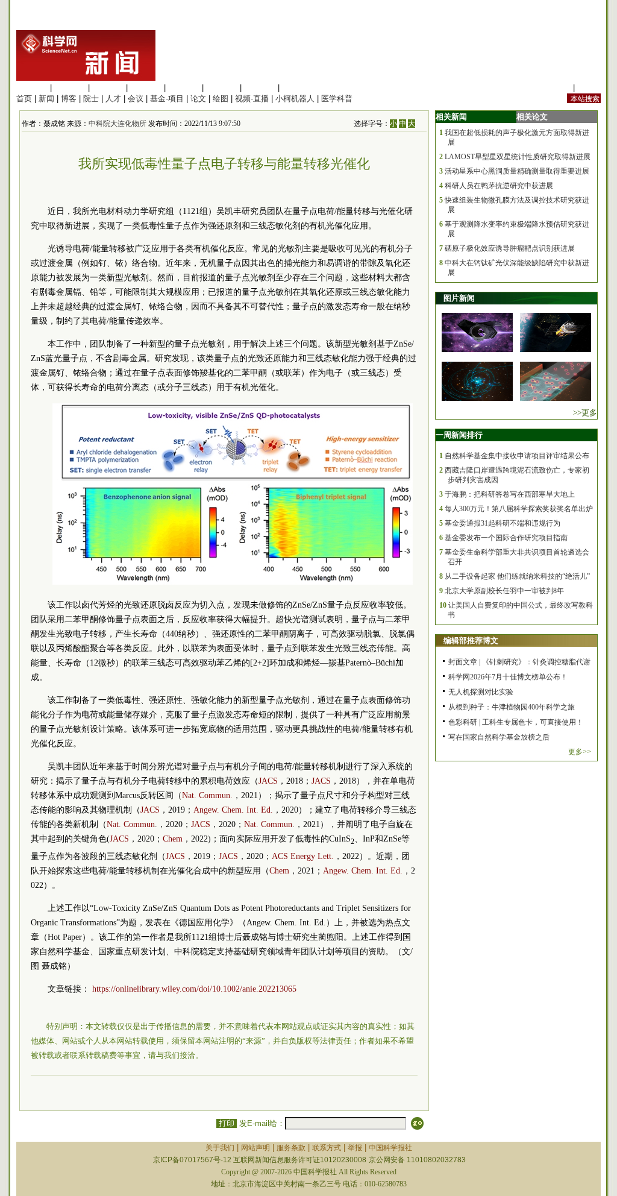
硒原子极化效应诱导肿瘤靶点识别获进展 (510, 248)
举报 (355, 1148)
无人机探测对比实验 (480, 692)
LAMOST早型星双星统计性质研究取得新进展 (517, 157)
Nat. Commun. (207, 795)
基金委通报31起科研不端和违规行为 (502, 523)
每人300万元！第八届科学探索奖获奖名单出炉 (519, 509)
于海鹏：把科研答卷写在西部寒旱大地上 (510, 494)
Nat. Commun (131, 824)
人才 (113, 98)
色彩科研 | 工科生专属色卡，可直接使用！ (515, 722)
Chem (173, 838)
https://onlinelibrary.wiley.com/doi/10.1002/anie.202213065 (194, 988)
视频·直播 (252, 98)
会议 (135, 98)
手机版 (589, 87)
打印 (226, 1123)
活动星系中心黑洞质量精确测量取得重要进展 (517, 171)
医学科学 (70, 87)
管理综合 (297, 87)
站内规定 (555, 87)
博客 (69, 98)
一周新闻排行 (459, 434)
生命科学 (32, 87)
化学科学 (108, 87)
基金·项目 (167, 98)
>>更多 (585, 412)
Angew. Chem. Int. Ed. (233, 809)
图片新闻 (459, 298)
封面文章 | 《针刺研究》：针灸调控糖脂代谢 (519, 662)
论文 (198, 98)
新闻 (46, 98)
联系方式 (326, 1148)
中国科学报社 (390, 1148)
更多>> (579, 752)
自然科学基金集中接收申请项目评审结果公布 (517, 456)
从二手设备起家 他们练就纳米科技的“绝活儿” (517, 576)
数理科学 (259, 87)
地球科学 (221, 87)
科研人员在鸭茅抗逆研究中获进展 (499, 185)
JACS (268, 780)
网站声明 (255, 1148)
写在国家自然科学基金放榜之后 (499, 737)
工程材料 (145, 87)
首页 (24, 98)
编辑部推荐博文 (470, 640)
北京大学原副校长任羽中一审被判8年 (504, 591)
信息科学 (183, 87)
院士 (91, 98)
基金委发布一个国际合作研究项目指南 (506, 537)
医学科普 (336, 98)
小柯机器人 (295, 98)
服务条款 (291, 1148)
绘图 (220, 98)
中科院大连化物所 (117, 123)
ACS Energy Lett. (303, 856)
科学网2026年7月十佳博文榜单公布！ (508, 677)
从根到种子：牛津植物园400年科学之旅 (511, 707)
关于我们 (219, 1148)
